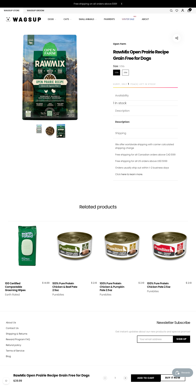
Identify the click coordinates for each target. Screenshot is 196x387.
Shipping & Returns (16, 333)
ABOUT (145, 19)
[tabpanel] (50, 77)
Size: (119, 66)
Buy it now (172, 377)
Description (122, 110)
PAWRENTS (109, 19)
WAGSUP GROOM (35, 10)
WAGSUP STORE (11, 10)
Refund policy (13, 345)
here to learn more (131, 174)
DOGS (51, 19)
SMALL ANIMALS (86, 19)
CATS (66, 19)
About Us (11, 322)
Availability (122, 95)
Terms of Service (15, 350)
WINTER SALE (128, 19)
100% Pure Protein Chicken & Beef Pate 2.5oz (64, 287)
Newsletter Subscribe (173, 322)
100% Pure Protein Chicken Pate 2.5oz (158, 285)
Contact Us (12, 328)
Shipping (120, 133)
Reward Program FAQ (18, 339)
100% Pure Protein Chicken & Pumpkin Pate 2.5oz (112, 287)
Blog (8, 356)
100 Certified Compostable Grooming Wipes (15, 287)
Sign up (181, 339)
